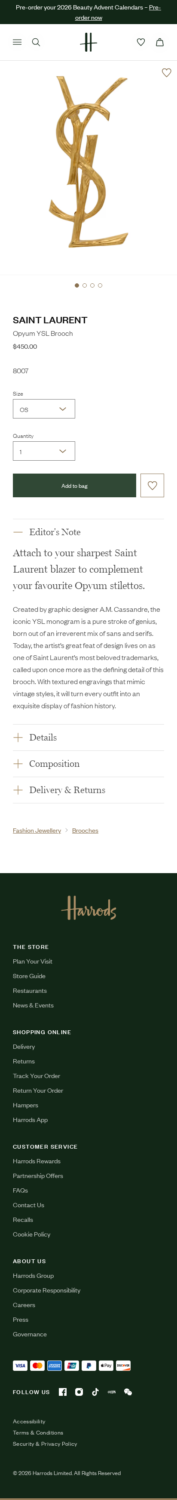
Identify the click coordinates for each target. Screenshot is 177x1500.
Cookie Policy (31, 1233)
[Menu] (17, 42)
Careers (24, 1304)
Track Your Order (36, 1075)
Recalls (23, 1219)
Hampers (25, 1104)
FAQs (20, 1189)
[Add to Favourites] (167, 73)
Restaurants (30, 990)
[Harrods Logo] (88, 907)
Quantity (23, 435)
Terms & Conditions (38, 1432)
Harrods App (30, 1119)
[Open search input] (36, 42)
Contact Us (28, 1204)
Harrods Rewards (37, 1160)
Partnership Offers (38, 1175)
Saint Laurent (50, 319)
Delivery (24, 1046)
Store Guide (29, 975)
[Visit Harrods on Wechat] (128, 1392)
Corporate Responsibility (46, 1289)
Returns (24, 1060)
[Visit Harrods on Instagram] (79, 1392)
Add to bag (74, 485)
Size (18, 393)
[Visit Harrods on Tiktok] (95, 1392)
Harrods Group (33, 1275)
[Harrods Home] (88, 42)
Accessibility (29, 1421)
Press (20, 1318)
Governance (30, 1333)
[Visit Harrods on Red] (112, 1392)
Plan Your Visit (32, 960)
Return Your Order (38, 1089)
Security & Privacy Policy (45, 1443)
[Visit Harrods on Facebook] (63, 1392)
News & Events (33, 1004)
